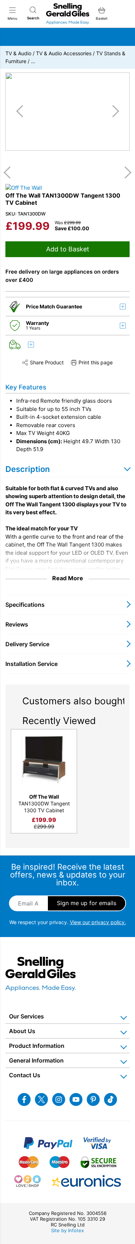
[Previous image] (22, 111)
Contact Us (24, 1075)
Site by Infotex (67, 1230)
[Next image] (113, 111)
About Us (22, 1031)
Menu (12, 18)
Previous (9, 172)
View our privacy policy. (98, 922)
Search (33, 18)
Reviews (16, 624)
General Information (36, 1060)
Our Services (26, 1016)
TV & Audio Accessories (63, 53)
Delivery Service (27, 644)
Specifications (25, 604)
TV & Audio (18, 53)
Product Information (36, 1045)
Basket (102, 18)
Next (125, 172)
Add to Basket (67, 249)
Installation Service (31, 663)
